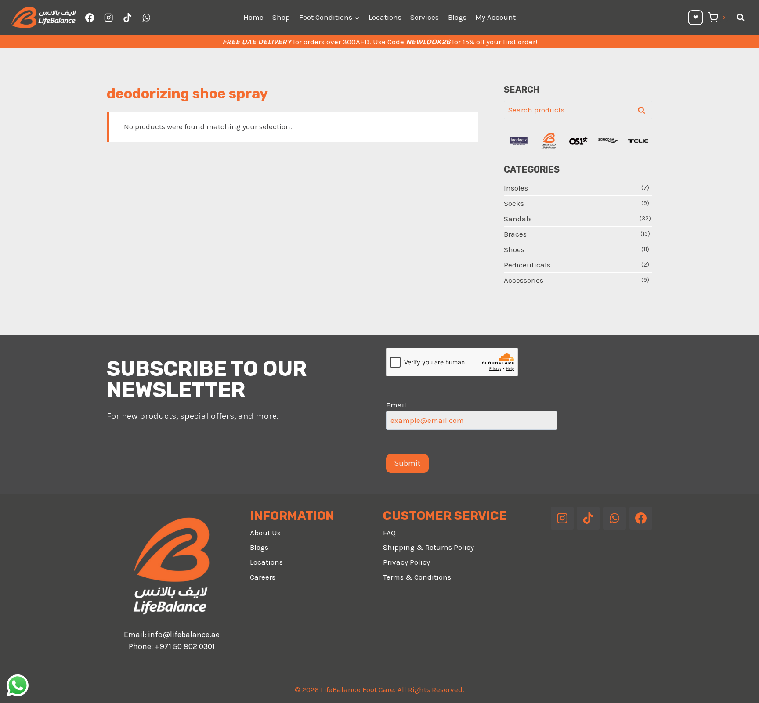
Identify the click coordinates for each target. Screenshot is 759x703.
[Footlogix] (518, 140)
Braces (515, 234)
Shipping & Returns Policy (428, 547)
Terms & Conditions (417, 577)
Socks (514, 203)
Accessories (523, 280)
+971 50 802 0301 (185, 646)
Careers (262, 577)
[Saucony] (608, 140)
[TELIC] (638, 140)
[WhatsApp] (146, 18)
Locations (385, 17)
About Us (265, 532)
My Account (495, 17)
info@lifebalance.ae (184, 634)
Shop (281, 17)
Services (424, 17)
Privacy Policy (406, 562)
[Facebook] (90, 18)
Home (253, 17)
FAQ (389, 532)
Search (644, 110)
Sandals (518, 218)
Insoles (516, 188)
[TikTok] (128, 18)
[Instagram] (109, 18)
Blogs (457, 17)
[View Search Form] (740, 17)
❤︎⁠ (695, 17)
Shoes (514, 249)
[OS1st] (578, 140)
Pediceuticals (527, 264)
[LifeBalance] (548, 140)
